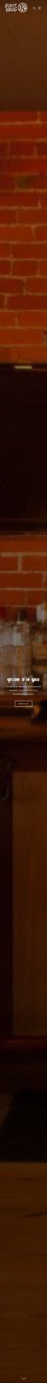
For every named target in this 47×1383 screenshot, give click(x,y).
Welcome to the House (23, 680)
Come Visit (23, 704)
